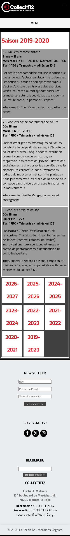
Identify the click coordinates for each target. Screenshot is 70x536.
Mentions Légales (50, 530)
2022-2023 (33, 317)
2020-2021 (12, 344)
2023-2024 (12, 317)
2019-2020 (33, 344)
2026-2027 (12, 290)
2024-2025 (55, 290)
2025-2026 (33, 290)
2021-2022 (55, 317)
